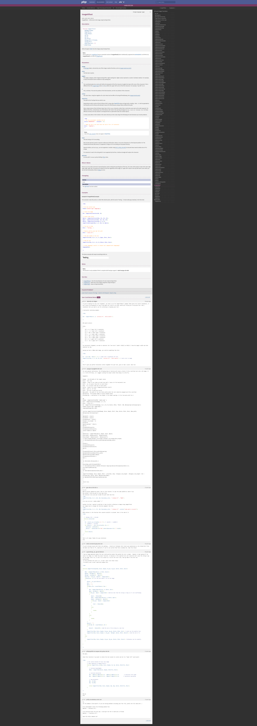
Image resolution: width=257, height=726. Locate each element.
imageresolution (158, 158)
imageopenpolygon (159, 148)
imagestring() (95, 85)
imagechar (157, 36)
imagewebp (157, 190)
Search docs (161, 2)
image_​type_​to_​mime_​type (161, 20)
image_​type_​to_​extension (160, 18)
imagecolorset (158, 58)
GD (113, 8)
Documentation (100, 2)
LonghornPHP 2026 (128, 5)
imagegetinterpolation (160, 132)
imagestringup (158, 177)
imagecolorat (158, 42)
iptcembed (157, 193)
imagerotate (157, 159)
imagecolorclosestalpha (160, 45)
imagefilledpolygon (159, 111)
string (86, 40)
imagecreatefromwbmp (160, 92)
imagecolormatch (158, 53)
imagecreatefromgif (159, 84)
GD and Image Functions (121, 8)
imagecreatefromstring (160, 89)
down (85, 301)
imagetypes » (172, 8)
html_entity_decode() (121, 147)
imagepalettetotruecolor (160, 151)
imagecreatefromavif (159, 76)
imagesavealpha (158, 161)
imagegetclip (157, 130)
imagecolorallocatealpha (160, 40)
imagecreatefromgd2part (160, 82)
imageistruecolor (158, 140)
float (86, 32)
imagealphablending (159, 28)
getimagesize (158, 15)
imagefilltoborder (158, 114)
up (82, 301)
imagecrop (157, 100)
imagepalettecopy (159, 150)
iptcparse (157, 194)
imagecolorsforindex (159, 60)
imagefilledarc (158, 108)
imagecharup (158, 37)
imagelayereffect (158, 143)
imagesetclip (157, 166)
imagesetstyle (158, 170)
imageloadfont (158, 146)
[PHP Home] (84, 2)
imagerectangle (158, 156)
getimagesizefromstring (160, 16)
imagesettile (157, 174)
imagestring (157, 175)
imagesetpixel (158, 169)
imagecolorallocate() (135, 95)
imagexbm (157, 191)
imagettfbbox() (87, 281)
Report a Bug (113, 293)
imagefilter (157, 116)
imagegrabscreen (158, 135)
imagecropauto (158, 101)
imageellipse (157, 105)
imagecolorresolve (159, 55)
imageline (157, 145)
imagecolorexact (158, 50)
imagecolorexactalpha (160, 52)
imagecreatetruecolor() (125, 68)
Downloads (92, 2)
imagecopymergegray (159, 69)
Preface (83, 8)
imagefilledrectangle (159, 113)
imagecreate (157, 74)
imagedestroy (158, 201)
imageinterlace (158, 138)
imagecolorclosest (159, 44)
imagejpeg (157, 141)
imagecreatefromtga (159, 90)
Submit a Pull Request (103, 293)
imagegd (157, 127)
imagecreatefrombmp (159, 77)
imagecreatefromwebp (160, 93)
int (85, 35)
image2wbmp (158, 21)
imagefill (157, 106)
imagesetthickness (159, 172)
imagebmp (157, 34)
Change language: (137, 12)
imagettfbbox (158, 183)
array (86, 43)
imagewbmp (157, 188)
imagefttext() (95, 54)
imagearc (157, 31)
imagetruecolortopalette (160, 182)
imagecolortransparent (160, 63)
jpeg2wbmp (157, 196)
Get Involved (109, 2)
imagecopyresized (159, 73)
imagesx (157, 178)
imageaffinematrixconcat (160, 24)
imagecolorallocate (159, 39)
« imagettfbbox (163, 8)
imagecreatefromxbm (159, 95)
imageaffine (157, 23)
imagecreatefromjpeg (159, 85)
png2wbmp (157, 198)
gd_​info (156, 13)
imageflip (157, 117)
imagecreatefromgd (159, 79)
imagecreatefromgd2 (159, 81)
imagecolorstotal (158, 61)
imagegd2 (157, 129)
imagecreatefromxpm (159, 97)
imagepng (157, 153)
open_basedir (92, 134)
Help (116, 2)
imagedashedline (158, 103)
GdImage (87, 30)
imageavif (157, 32)
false (89, 45)
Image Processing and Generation (104, 8)
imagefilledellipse (159, 109)
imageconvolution (159, 65)
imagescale (157, 162)
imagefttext (157, 124)
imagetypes (157, 186)
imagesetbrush (158, 164)
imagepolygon (158, 154)
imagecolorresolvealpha (160, 56)
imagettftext (157, 185)
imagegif (157, 133)
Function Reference (91, 8)
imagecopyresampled (159, 71)
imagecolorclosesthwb (160, 47)
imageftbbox (157, 122)
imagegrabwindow (159, 137)
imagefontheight (158, 119)
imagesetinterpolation (160, 167)
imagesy (157, 180)
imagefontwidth (158, 121)
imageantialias (158, 29)
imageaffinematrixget (159, 26)
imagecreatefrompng (159, 87)
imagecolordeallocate (159, 48)
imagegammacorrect (159, 125)
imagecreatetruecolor (159, 98)
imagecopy (157, 66)
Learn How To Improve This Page (89, 293)
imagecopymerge (158, 68)
